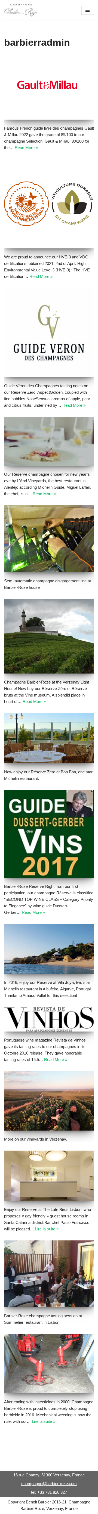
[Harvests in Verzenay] (49, 1101)
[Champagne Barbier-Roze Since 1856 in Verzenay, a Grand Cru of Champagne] (20, 10)
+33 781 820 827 (52, 1492)
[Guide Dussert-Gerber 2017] (49, 834)
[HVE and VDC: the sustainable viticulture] (49, 203)
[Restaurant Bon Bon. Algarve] (49, 738)
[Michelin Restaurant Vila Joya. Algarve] (49, 949)
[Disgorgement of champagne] (49, 538)
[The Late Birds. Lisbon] (49, 1176)
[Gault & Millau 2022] (49, 88)
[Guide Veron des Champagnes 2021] (49, 332)
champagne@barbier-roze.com (49, 1483)
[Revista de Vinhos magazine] (49, 1019)
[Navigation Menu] (87, 10)
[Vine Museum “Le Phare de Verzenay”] (49, 636)
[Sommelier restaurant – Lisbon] (49, 1274)
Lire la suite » (47, 1229)
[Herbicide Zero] (49, 1363)
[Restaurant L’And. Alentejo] (49, 441)
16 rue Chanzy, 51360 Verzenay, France (49, 1475)
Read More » (26, 147)
